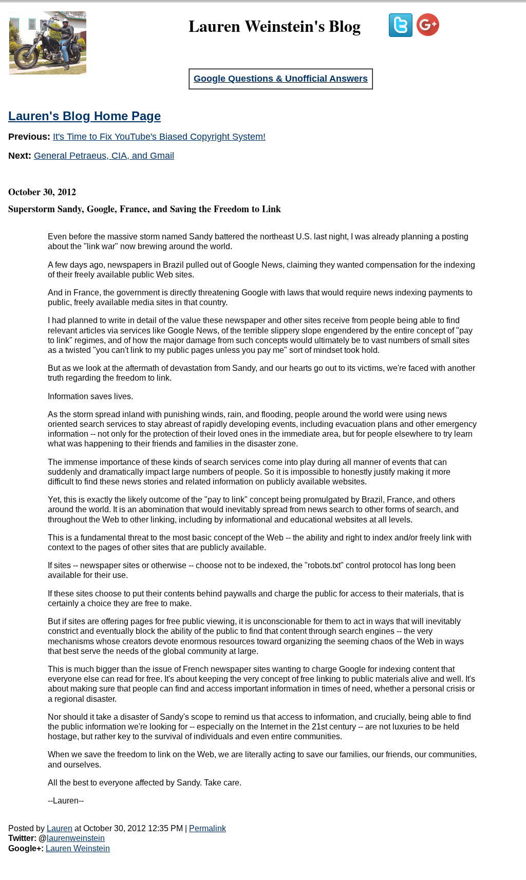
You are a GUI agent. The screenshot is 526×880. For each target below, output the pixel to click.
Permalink (207, 828)
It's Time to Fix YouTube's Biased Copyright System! (159, 137)
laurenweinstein (76, 838)
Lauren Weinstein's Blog (275, 25)
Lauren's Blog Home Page (84, 116)
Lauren (59, 828)
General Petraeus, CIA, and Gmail (104, 156)
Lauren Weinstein (78, 848)
